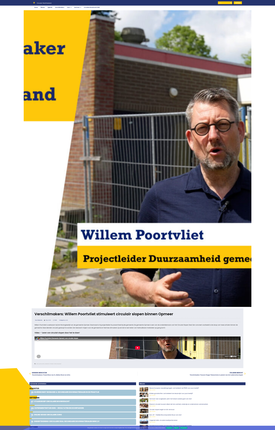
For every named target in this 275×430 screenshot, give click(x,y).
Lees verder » (152, 390)
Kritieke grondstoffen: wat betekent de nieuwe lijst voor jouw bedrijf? (171, 393)
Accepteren (169, 427)
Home (36, 7)
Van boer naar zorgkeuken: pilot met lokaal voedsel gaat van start (170, 399)
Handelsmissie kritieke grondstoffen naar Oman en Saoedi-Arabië (170, 425)
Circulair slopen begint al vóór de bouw (161, 409)
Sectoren (77, 7)
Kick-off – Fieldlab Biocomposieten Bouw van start (165, 415)
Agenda (50, 7)
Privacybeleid (184, 427)
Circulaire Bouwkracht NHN (92, 7)
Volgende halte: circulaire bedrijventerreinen (163, 420)
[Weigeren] (272, 427)
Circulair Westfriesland (44, 3)
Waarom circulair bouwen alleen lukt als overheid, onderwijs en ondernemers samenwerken (178, 404)
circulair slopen (40, 364)
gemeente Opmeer (49, 364)
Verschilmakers (59, 7)
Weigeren (176, 427)
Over (68, 7)
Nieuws (43, 7)
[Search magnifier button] (231, 3)
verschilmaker (57, 364)
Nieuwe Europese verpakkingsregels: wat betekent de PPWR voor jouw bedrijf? (174, 388)
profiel (66, 320)
